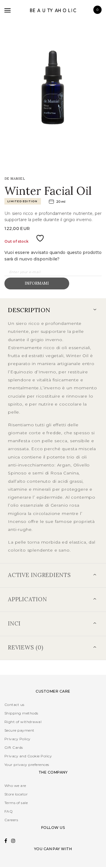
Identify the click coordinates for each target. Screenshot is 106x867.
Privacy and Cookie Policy (28, 756)
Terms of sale (16, 802)
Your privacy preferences (26, 764)
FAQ (8, 811)
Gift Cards (13, 747)
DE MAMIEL (14, 178)
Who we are (15, 785)
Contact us (14, 704)
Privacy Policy (17, 739)
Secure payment (19, 730)
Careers (11, 820)
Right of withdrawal (23, 721)
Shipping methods (21, 713)
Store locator (16, 794)
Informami (37, 283)
